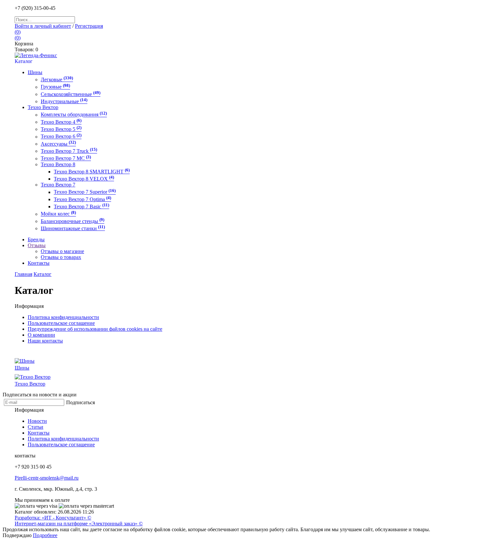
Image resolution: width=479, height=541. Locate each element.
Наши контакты (45, 340)
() (18, 32)
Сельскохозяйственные (70, 94)
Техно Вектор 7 (58, 184)
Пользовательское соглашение (61, 323)
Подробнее (45, 535)
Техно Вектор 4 (61, 122)
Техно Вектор (43, 107)
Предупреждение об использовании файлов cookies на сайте (95, 329)
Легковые (57, 79)
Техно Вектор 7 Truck (69, 151)
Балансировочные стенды (72, 221)
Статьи (35, 427)
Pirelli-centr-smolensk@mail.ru (47, 478)
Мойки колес (58, 214)
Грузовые (55, 87)
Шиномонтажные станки (73, 228)
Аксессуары (58, 144)
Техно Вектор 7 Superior (85, 192)
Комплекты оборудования (74, 115)
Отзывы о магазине (62, 251)
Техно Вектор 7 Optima (82, 199)
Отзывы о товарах (61, 257)
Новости (37, 421)
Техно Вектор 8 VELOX (84, 179)
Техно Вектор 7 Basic (81, 206)
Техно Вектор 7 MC (66, 158)
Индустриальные (64, 101)
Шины (35, 72)
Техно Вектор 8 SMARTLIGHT (92, 171)
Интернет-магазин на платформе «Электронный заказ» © (79, 523)
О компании (41, 335)
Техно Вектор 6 (61, 136)
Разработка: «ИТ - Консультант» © (53, 517)
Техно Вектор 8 (58, 164)
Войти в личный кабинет (43, 26)
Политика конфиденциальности (63, 317)
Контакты (39, 433)
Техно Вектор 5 (61, 129)
